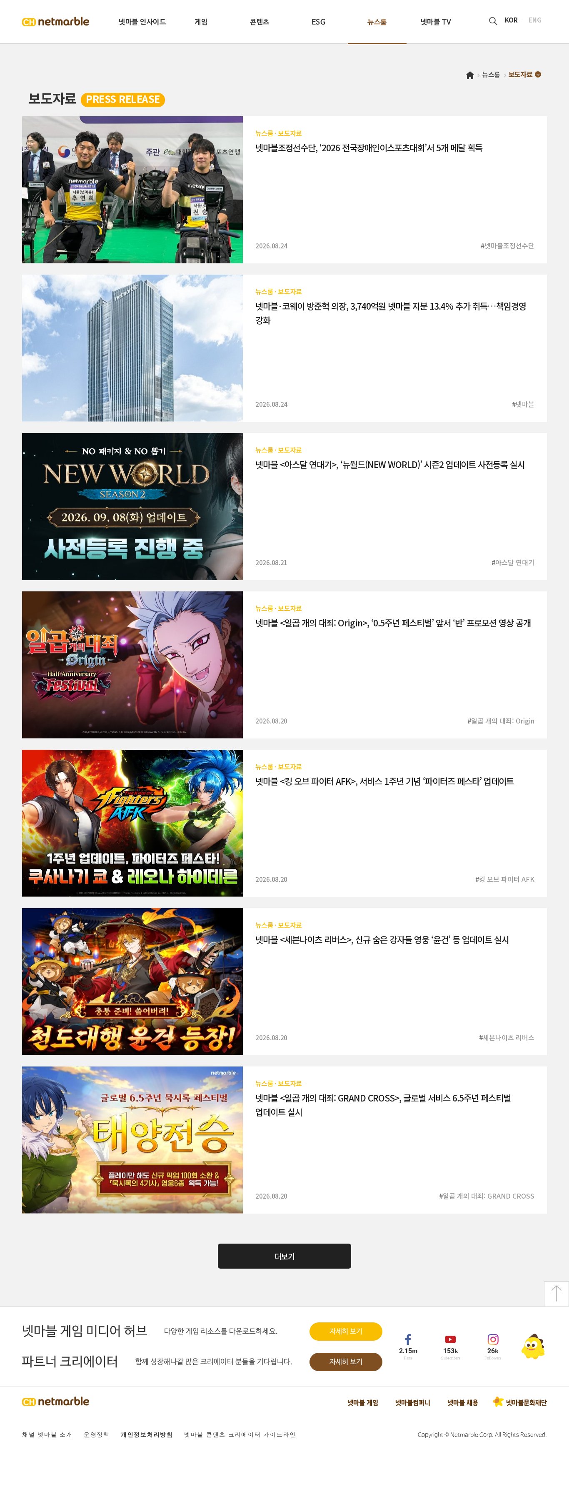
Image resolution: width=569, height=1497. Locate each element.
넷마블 (525, 404)
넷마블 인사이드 (142, 22)
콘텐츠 (260, 22)
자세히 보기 (345, 1332)
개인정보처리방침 (147, 1435)
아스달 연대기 (514, 562)
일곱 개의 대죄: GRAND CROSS (488, 1196)
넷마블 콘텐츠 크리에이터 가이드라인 (240, 1435)
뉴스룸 (377, 22)
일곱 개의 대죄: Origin (502, 721)
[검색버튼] (493, 21)
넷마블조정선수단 (509, 245)
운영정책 (97, 1435)
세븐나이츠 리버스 (508, 1037)
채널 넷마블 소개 (47, 1435)
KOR (511, 21)
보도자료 (290, 133)
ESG (319, 22)
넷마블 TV (436, 22)
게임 (201, 22)
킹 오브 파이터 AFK (506, 879)
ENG (535, 21)
